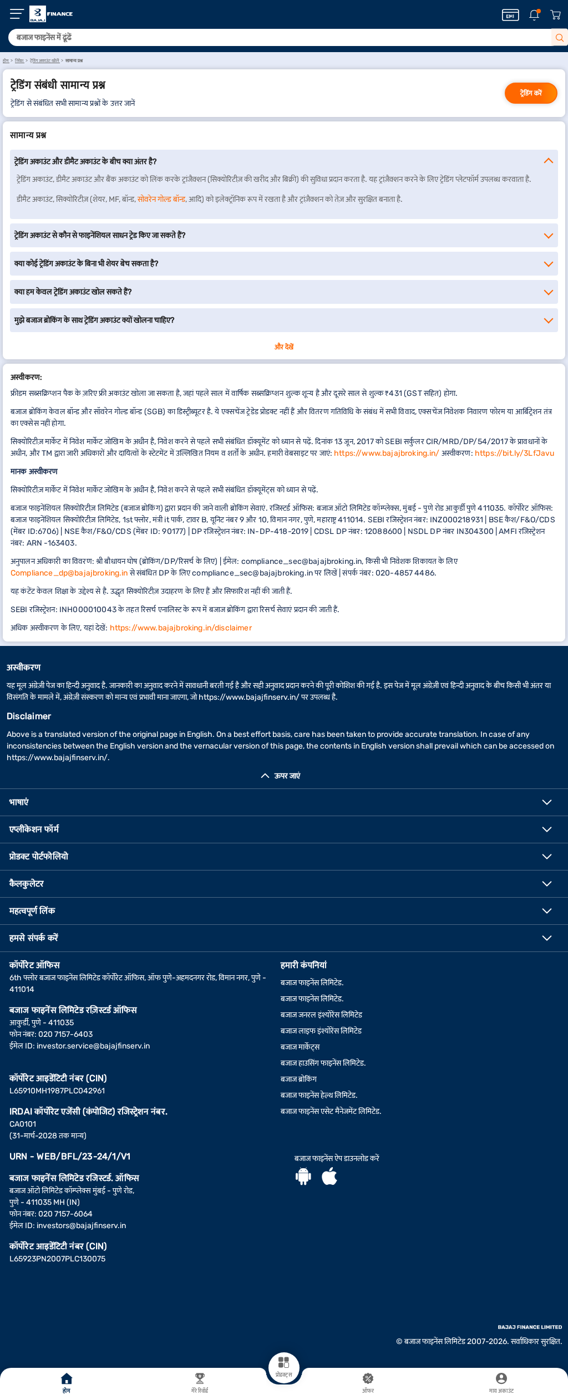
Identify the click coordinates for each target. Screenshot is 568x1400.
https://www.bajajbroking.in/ (386, 453)
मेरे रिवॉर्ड (200, 1391)
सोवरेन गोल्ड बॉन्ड (161, 199)
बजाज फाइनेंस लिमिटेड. (312, 982)
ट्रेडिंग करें (531, 93)
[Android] (303, 1177)
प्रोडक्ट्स (284, 1375)
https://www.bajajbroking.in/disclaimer (181, 628)
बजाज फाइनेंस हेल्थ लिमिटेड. (319, 1095)
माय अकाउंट (501, 1391)
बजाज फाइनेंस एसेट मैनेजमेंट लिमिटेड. (331, 1111)
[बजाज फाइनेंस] (51, 14)
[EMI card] (510, 15)
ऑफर (368, 1391)
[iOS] (329, 1177)
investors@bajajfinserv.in (81, 1225)
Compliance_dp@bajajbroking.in (69, 573)
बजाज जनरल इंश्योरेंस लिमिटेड (321, 1015)
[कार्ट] (555, 15)
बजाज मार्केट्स (300, 1047)
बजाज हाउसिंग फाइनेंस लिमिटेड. (323, 1063)
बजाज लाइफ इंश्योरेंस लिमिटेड (321, 1031)
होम (66, 1391)
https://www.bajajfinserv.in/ (249, 697)
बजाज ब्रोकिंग (299, 1079)
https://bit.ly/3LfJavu (515, 453)
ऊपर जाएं (287, 776)
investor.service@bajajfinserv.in (93, 1046)
